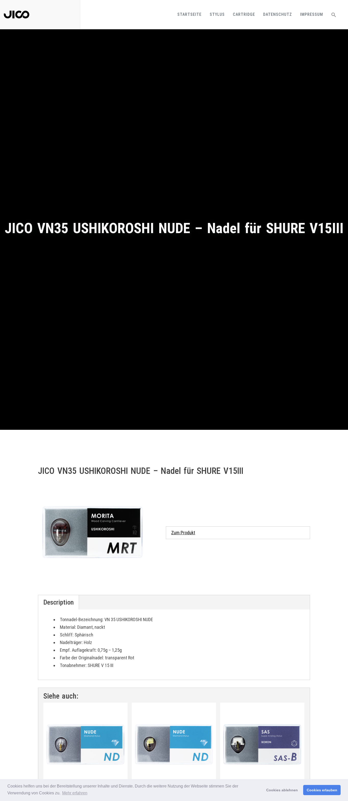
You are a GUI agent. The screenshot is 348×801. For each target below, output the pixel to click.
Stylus (217, 14)
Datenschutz (277, 14)
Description (58, 602)
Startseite (189, 14)
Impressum (311, 14)
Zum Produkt (183, 532)
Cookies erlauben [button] (322, 790)
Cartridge (244, 14)
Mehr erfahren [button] (74, 793)
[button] (333, 14)
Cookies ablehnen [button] (282, 790)
